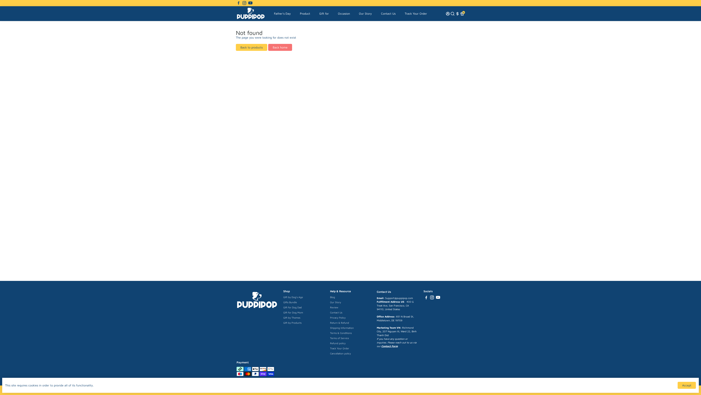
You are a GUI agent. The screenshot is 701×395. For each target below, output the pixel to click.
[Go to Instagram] (244, 3)
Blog (332, 297)
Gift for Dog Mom (293, 312)
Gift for (324, 13)
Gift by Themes (291, 317)
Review (334, 307)
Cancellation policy (340, 353)
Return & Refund (339, 322)
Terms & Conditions (341, 333)
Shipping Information (342, 327)
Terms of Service (339, 338)
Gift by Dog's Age (293, 297)
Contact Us (388, 13)
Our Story (365, 13)
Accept (686, 385)
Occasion (344, 13)
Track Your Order (416, 13)
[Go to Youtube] (250, 3)
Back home (280, 47)
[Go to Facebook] (239, 3)
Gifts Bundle (290, 302)
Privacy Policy (338, 317)
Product (305, 13)
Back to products (251, 47)
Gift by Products (292, 322)
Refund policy (338, 343)
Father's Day (282, 13)
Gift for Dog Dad (292, 307)
